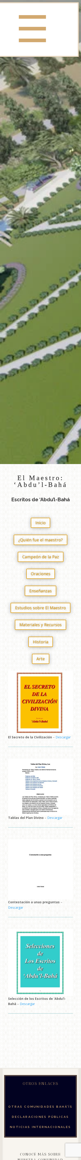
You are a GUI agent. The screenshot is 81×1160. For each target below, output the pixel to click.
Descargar (63, 737)
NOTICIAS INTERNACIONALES (40, 1127)
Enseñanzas (40, 591)
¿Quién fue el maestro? (40, 540)
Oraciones (40, 573)
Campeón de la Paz (40, 556)
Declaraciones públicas (40, 1116)
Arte (40, 658)
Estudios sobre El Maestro (40, 607)
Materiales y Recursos (40, 624)
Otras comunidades (40, 1106)
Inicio (40, 522)
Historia (40, 642)
